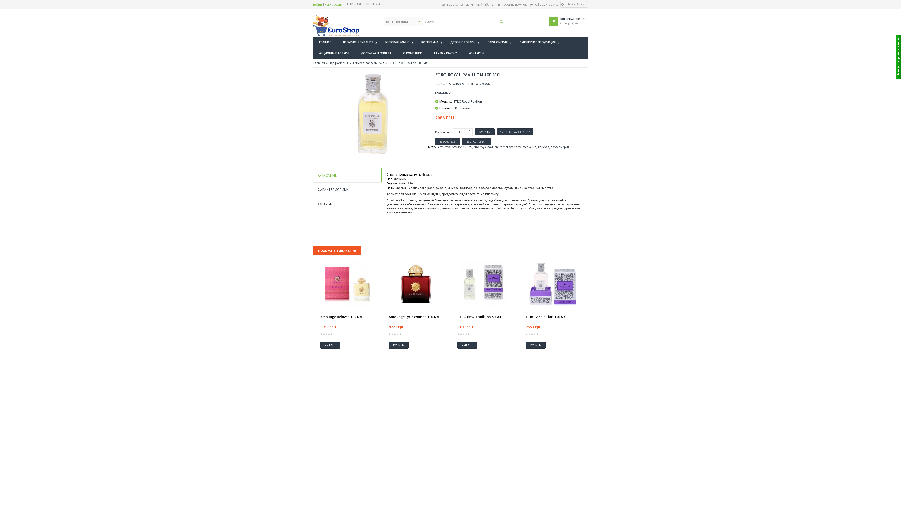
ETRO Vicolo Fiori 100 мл (546, 317)
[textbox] (464, 21)
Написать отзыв (479, 84)
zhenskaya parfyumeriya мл (517, 147)
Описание (327, 175)
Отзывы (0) (328, 204)
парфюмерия (560, 147)
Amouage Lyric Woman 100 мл (414, 317)
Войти (317, 5)
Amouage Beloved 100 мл (341, 317)
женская (543, 147)
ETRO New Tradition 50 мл (479, 317)
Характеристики (333, 189)
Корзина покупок (514, 5)
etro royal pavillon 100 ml (455, 147)
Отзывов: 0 (456, 84)
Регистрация (334, 5)
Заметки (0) (455, 5)
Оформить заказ (546, 5)
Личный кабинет (482, 5)
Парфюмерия (338, 63)
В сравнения (476, 142)
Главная (319, 63)
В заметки (447, 142)
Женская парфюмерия (368, 63)
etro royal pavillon (485, 147)
